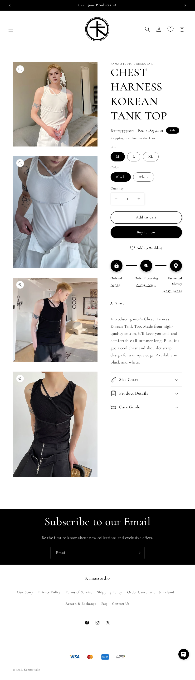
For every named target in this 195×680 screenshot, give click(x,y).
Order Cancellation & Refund (150, 592)
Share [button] (119, 303)
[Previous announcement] (10, 5)
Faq (104, 603)
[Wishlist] (170, 29)
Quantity (117, 188)
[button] (11, 29)
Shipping (117, 138)
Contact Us (121, 603)
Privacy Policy (49, 592)
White (144, 177)
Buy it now (146, 232)
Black (120, 177)
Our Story (25, 592)
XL (150, 156)
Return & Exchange (80, 603)
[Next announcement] (185, 5)
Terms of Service (79, 592)
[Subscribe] (138, 553)
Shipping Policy (109, 592)
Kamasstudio (32, 669)
